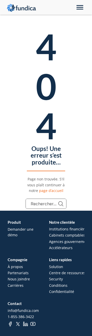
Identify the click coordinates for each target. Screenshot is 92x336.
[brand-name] (21, 8)
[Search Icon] (46, 204)
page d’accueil (51, 190)
